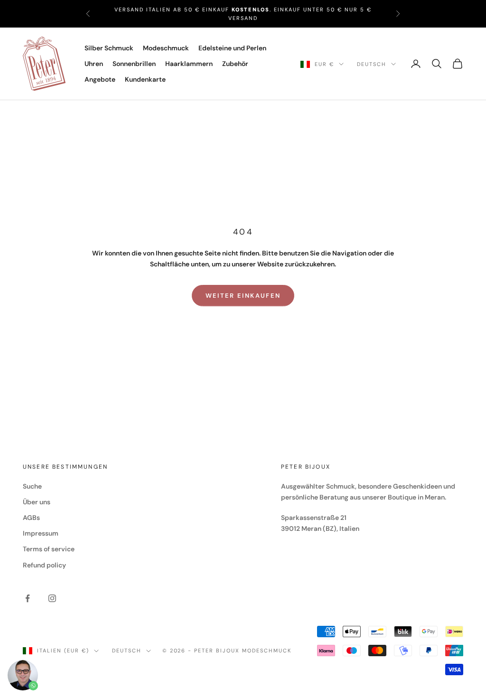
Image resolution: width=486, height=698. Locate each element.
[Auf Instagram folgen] (52, 598)
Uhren (93, 63)
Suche (32, 486)
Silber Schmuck (108, 48)
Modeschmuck (166, 48)
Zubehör (235, 63)
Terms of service (49, 549)
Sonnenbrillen (134, 63)
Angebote (99, 79)
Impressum (40, 533)
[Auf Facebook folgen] (27, 598)
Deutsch (371, 64)
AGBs (31, 517)
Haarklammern (189, 63)
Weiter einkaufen (243, 296)
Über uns (36, 502)
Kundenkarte (145, 79)
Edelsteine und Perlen (232, 48)
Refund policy (44, 565)
